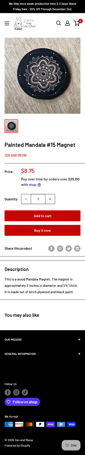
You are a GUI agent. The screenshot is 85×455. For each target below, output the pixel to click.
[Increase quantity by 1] (50, 199)
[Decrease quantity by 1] (26, 199)
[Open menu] (7, 23)
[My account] (67, 23)
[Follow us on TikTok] (25, 392)
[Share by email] (77, 248)
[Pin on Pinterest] (60, 248)
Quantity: (11, 199)
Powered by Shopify (17, 445)
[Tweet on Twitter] (69, 248)
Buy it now (42, 230)
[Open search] (58, 23)
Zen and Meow (16, 155)
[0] (77, 23)
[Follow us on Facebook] (8, 392)
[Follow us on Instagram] (16, 392)
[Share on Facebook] (51, 248)
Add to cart (42, 216)
